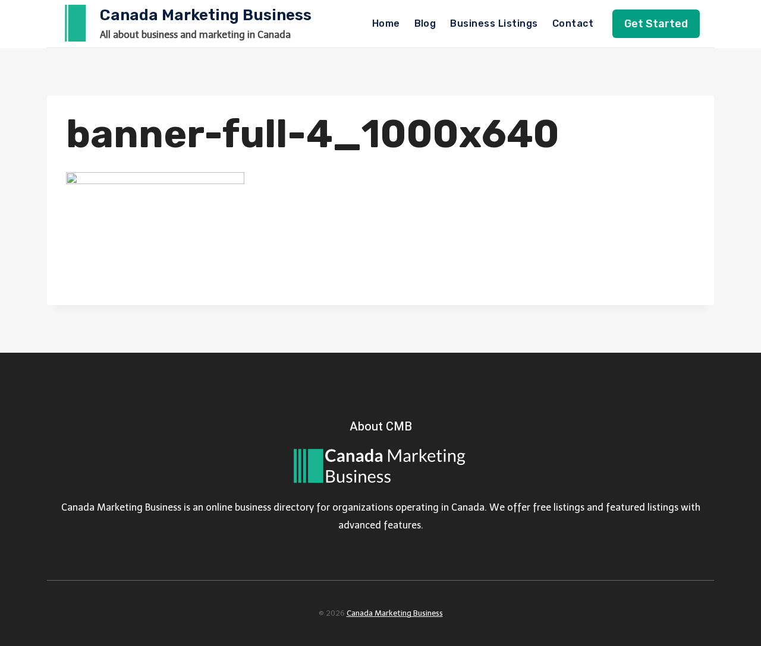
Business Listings (493, 23)
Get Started (656, 23)
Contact (572, 23)
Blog (425, 23)
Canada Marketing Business (395, 613)
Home (386, 23)
